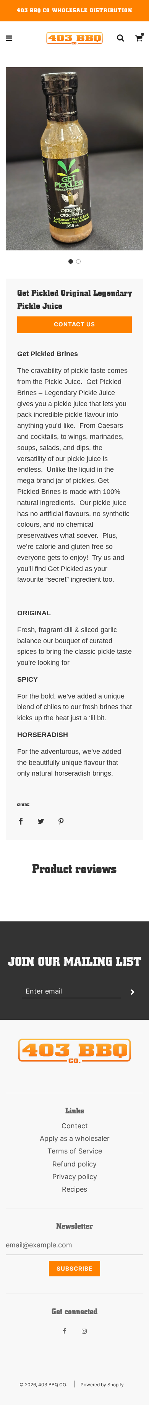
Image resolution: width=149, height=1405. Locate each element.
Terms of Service (74, 1151)
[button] (70, 261)
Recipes (74, 1189)
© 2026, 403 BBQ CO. (43, 1384)
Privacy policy (74, 1177)
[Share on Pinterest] (61, 821)
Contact (75, 1126)
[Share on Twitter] (41, 821)
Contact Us (74, 324)
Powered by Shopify (102, 1384)
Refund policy (74, 1164)
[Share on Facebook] (20, 821)
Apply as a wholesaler (75, 1138)
